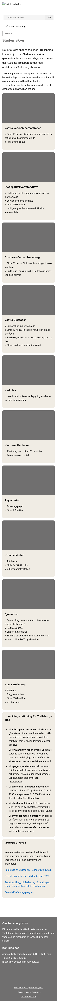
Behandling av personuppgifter (28, 987)
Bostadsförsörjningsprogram (19, 892)
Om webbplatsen (28, 996)
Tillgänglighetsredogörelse (28, 992)
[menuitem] (10, 33)
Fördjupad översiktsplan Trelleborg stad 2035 (28, 870)
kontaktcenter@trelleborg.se (24, 961)
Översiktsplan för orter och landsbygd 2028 (27, 876)
